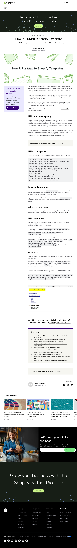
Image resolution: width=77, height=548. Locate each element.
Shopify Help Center (65, 512)
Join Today (38, 26)
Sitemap (51, 536)
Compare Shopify (51, 515)
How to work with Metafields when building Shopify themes (48, 352)
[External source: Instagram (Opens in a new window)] (16, 541)
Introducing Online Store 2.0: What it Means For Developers (48, 341)
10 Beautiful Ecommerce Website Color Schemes (14, 415)
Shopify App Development (34, 412)
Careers (20, 518)
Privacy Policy (42, 536)
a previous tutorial (63, 212)
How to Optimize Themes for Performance (50, 371)
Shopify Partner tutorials (60, 322)
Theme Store (35, 515)
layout (57, 102)
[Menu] (72, 2)
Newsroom (21, 524)
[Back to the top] (5, 510)
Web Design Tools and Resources (13, 412)
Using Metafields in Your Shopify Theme (52, 143)
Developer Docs (36, 512)
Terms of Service (24, 536)
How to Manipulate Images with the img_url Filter (45, 349)
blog (33, 35)
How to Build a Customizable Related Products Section (47, 354)
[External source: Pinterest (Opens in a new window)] (26, 541)
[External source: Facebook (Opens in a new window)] (64, 385)
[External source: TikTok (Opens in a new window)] (19, 541)
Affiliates (34, 524)
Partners (34, 521)
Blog (47, 512)
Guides (48, 518)
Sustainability (21, 527)
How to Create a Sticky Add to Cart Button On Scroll (47, 347)
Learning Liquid (41, 35)
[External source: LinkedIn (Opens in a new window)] (72, 385)
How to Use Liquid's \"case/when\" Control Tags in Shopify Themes (50, 360)
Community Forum (65, 515)
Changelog (49, 527)
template (64, 102)
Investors (20, 521)
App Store (35, 518)
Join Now (65, 2)
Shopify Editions (22, 515)
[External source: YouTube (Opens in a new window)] (12, 541)
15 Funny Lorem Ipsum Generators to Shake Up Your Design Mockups (60, 415)
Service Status (64, 521)
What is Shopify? (22, 512)
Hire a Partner (64, 518)
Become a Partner (12, 108)
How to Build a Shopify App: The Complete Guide (35, 415)
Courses (48, 521)
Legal (33, 536)
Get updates (69, 450)
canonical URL (65, 109)
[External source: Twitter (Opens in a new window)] (68, 385)
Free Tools (49, 524)
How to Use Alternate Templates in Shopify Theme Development (49, 339)
